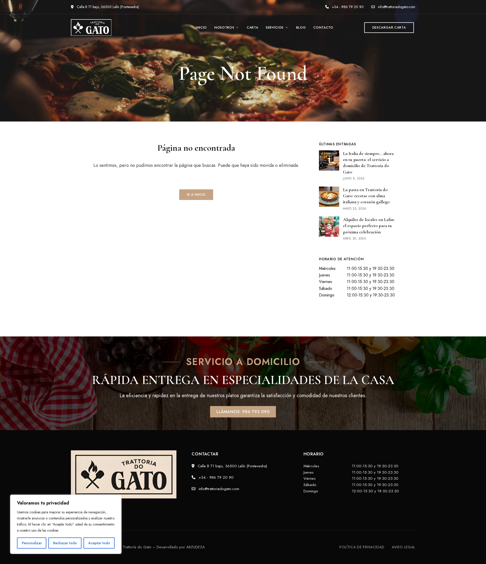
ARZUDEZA (195, 547)
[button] (389, 27)
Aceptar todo (99, 543)
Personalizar (32, 543)
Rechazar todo (65, 543)
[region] (66, 524)
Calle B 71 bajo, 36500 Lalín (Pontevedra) (107, 6)
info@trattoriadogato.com (396, 6)
